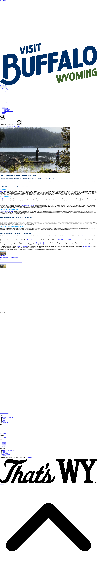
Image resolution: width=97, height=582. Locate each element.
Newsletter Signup (6, 454)
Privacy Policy (29, 457)
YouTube (4, 445)
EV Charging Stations (8, 111)
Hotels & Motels (7, 104)
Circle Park (84, 235)
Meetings (4, 112)
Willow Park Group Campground (41, 243)
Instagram (4, 443)
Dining (3, 418)
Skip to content (3, 0)
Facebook (4, 442)
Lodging (4, 419)
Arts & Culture (7, 89)
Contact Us (4, 452)
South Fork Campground (22, 236)
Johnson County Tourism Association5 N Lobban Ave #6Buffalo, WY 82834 (7, 427)
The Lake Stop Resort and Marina (6, 211)
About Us (4, 451)
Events (3, 107)
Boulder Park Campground (70, 239)
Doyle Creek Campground (22, 246)
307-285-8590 (3, 433)
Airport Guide (7, 109)
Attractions (6, 90)
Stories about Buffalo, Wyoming (8, 450)
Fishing (5, 93)
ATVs (5, 91)
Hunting (6, 97)
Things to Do (4, 88)
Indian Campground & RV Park (27, 205)
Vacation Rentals (7, 105)
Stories (3, 113)
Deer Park (2, 198)
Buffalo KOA (2, 191)
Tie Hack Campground (14, 237)
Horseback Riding (8, 96)
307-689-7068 (3, 437)
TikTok (3, 446)
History (5, 95)
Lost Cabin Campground (87, 246)
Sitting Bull (60, 239)
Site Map (4, 455)
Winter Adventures (8, 98)
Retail (3, 106)
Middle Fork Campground (66, 236)
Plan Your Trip (5, 108)
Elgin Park (70, 237)
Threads (4, 444)
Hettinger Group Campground (42, 242)
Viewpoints (6, 110)
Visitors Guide (5, 453)
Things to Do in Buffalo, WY (7, 417)
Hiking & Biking (7, 94)
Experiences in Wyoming (9, 92)
